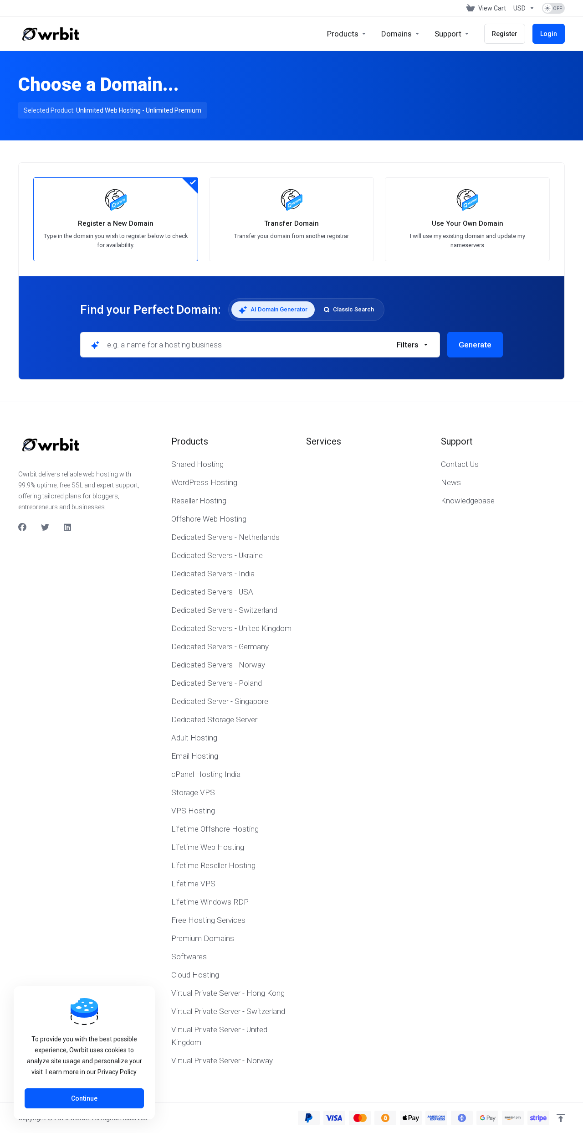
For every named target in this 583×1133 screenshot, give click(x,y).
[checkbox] (457, 384)
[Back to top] (560, 1118)
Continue (84, 1098)
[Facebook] (22, 527)
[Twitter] (45, 527)
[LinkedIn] (67, 527)
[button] (413, 344)
